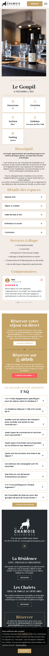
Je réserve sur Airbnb (23, 338)
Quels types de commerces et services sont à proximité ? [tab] (23, 396)
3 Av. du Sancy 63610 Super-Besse (24, 501)
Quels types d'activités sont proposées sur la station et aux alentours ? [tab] (23, 406)
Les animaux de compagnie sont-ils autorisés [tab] (21, 427)
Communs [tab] (9, 195)
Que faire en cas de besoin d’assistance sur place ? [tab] (17, 438)
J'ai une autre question (24, 467)
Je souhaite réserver (24, 306)
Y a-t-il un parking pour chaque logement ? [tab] (19, 448)
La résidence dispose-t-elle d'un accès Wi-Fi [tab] (23, 373)
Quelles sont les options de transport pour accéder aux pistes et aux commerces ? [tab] (22, 385)
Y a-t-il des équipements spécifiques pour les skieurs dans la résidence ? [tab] (22, 362)
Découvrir (24, 540)
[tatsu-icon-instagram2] (24, 508)
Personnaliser (21, 645)
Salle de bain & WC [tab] (13, 177)
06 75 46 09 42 (13, 503)
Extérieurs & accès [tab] (13, 186)
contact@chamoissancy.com (33, 503)
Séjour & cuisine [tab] (12, 168)
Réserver (35, 4)
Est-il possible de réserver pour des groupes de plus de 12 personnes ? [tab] (21, 459)
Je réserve (24, 597)
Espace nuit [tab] (10, 159)
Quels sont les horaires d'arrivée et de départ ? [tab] (22, 417)
